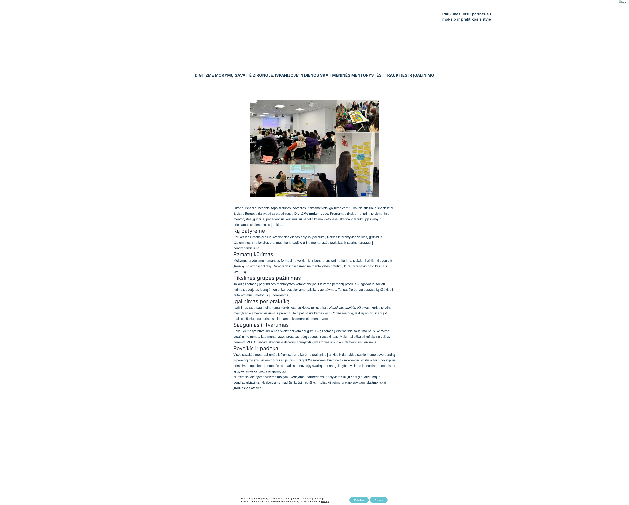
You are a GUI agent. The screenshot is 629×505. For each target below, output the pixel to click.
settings (325, 501)
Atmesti (379, 500)
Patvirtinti (359, 500)
